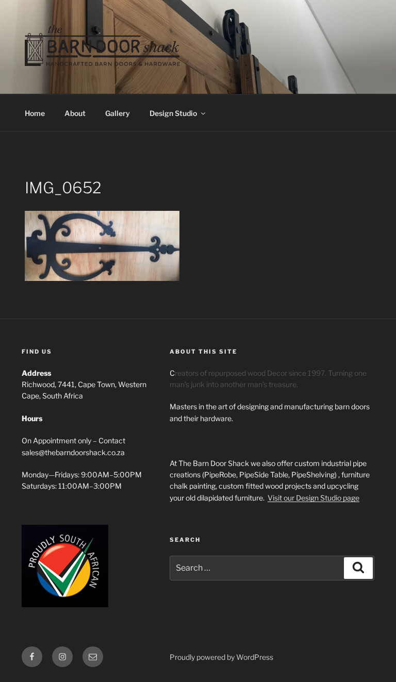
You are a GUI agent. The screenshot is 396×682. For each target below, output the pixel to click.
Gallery (117, 113)
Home (35, 113)
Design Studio (173, 113)
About (75, 113)
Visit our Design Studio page (313, 497)
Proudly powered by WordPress (221, 657)
